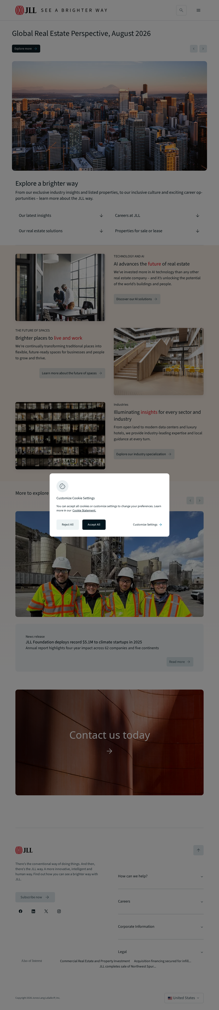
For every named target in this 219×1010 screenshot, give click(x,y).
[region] (109, 505)
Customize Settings (148, 524)
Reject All (68, 525)
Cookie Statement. (84, 510)
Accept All (94, 525)
